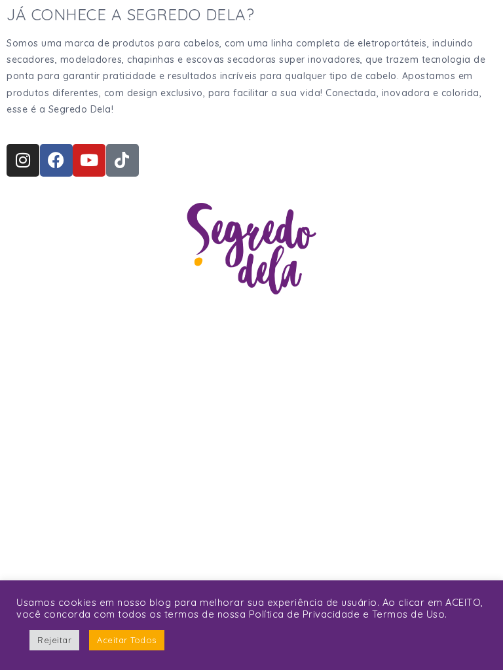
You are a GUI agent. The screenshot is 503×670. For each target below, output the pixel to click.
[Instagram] (23, 160)
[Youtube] (89, 160)
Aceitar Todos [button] (127, 640)
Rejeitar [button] (54, 640)
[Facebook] (56, 160)
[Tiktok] (122, 160)
